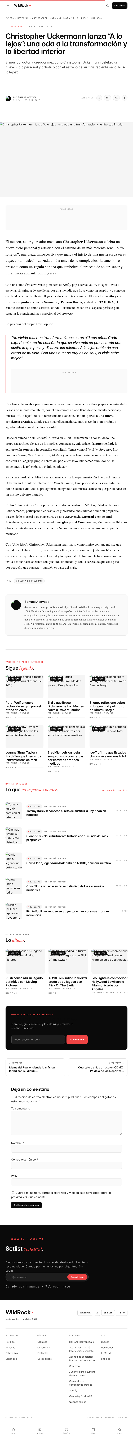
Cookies (122, 1417)
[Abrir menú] (9, 5)
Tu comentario (20, 1108)
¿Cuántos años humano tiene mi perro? (82, 1373)
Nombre (17, 1143)
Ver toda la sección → (114, 790)
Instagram (85, 1312)
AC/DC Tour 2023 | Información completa (81, 1349)
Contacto (74, 1366)
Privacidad (93, 1417)
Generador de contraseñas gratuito (80, 1383)
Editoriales (11, 1358)
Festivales (42, 1353)
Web (14, 1176)
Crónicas (42, 1341)
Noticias (23, 18)
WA (116, 98)
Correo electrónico (24, 1159)
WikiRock (21, 5)
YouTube (108, 1312)
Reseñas (10, 1347)
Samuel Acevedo (27, 97)
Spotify (73, 1390)
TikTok (121, 1312)
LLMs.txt (106, 1353)
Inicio (10, 18)
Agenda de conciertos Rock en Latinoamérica (82, 1358)
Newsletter (107, 1347)
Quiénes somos (77, 1401)
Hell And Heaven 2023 (81, 1341)
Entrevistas (12, 1353)
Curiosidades (44, 1358)
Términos (109, 1417)
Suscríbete (119, 5)
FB (107, 98)
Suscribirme (77, 1039)
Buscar (105, 1341)
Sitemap (105, 1358)
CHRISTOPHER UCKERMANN (29, 581)
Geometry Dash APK (80, 1396)
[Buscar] (107, 5)
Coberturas (43, 1347)
